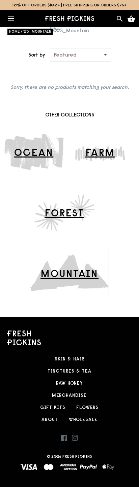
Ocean (34, 152)
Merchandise (69, 395)
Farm (100, 152)
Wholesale (83, 419)
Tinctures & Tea (69, 371)
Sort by (36, 54)
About (49, 419)
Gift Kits (52, 407)
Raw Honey (69, 383)
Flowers (87, 407)
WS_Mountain (37, 31)
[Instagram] (75, 439)
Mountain (69, 273)
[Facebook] (64, 439)
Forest (64, 212)
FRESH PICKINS (77, 456)
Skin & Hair (69, 359)
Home (14, 31)
